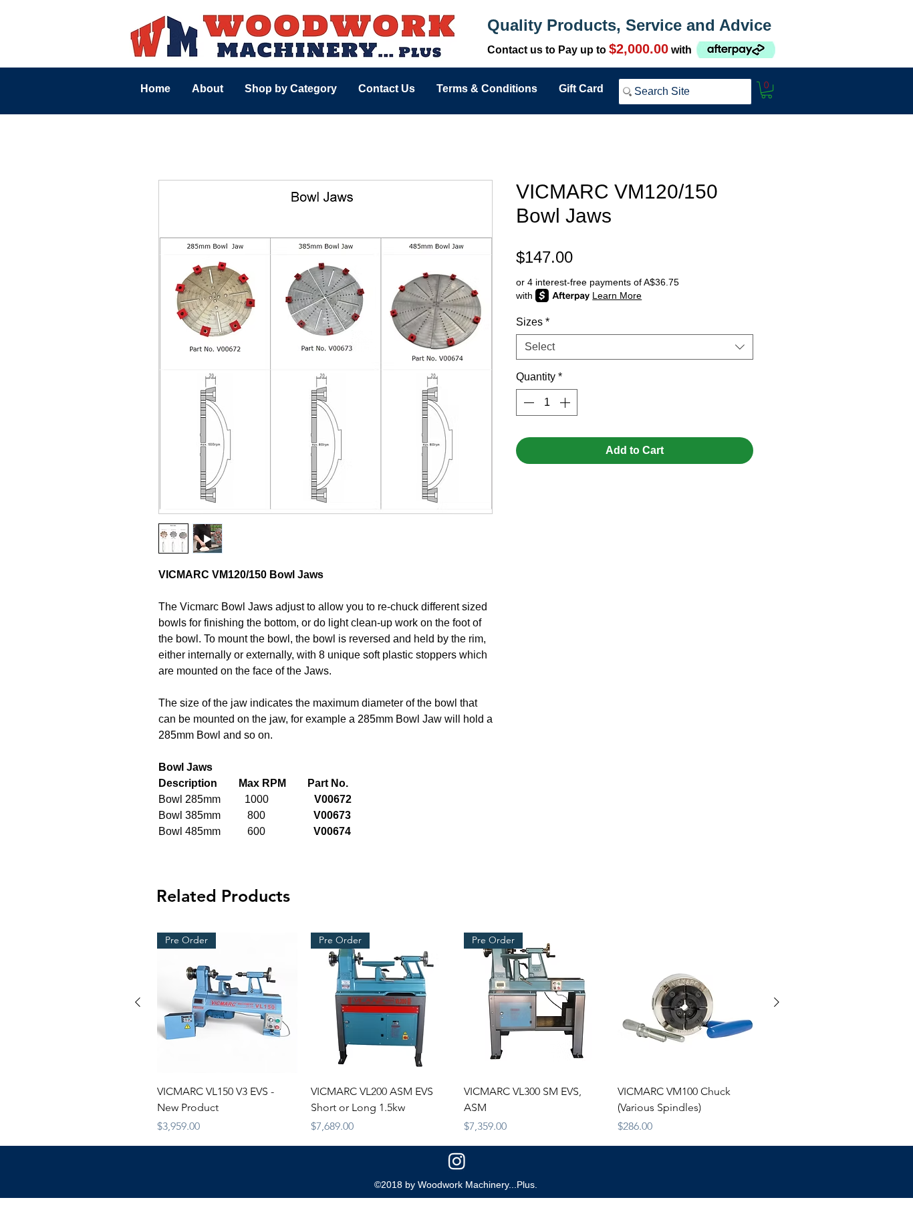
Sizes (532, 322)
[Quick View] (688, 1003)
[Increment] (566, 402)
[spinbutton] (547, 402)
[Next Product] (777, 1002)
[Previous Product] (138, 1002)
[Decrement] (527, 402)
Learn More (617, 295)
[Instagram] (457, 1161)
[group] (457, 1033)
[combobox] (634, 347)
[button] (767, 90)
